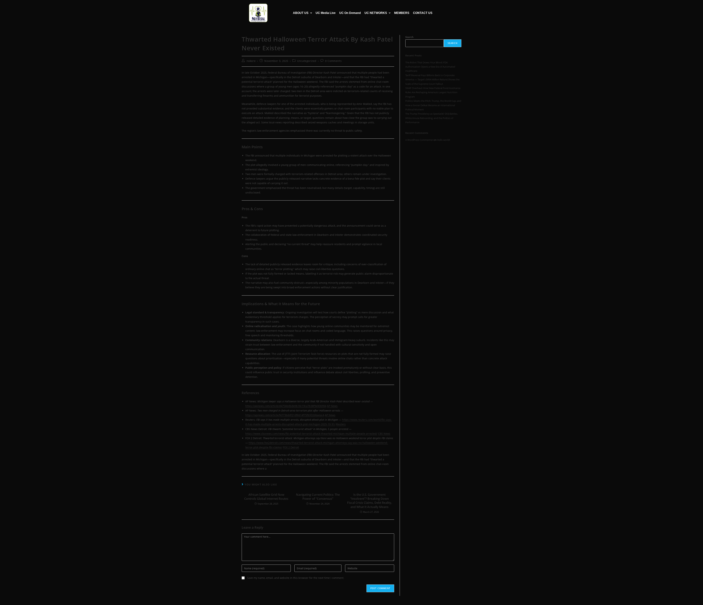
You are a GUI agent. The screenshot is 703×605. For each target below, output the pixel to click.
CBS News (384, 433)
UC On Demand (350, 12)
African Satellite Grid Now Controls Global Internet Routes (266, 497)
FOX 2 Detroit (291, 447)
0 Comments (333, 61)
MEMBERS (401, 12)
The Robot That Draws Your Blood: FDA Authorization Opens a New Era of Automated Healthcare (430, 67)
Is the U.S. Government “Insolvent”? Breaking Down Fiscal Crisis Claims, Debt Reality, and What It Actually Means (369, 501)
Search (409, 37)
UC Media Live (326, 12)
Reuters (341, 424)
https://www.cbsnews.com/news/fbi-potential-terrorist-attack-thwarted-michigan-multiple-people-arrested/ (311, 433)
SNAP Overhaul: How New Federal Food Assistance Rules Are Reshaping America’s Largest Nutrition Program (432, 92)
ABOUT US (300, 12)
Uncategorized (306, 61)
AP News (332, 406)
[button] (302, 13)
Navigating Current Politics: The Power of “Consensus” (318, 497)
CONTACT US (422, 12)
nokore (251, 61)
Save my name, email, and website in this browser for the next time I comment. (295, 578)
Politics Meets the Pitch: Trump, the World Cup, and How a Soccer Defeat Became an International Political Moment (433, 105)
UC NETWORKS (375, 12)
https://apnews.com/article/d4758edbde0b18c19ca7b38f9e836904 (285, 406)
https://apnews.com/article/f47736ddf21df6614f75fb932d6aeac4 (284, 415)
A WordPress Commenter (419, 140)
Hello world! (443, 140)
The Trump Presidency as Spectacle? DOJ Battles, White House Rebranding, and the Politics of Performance (431, 118)
